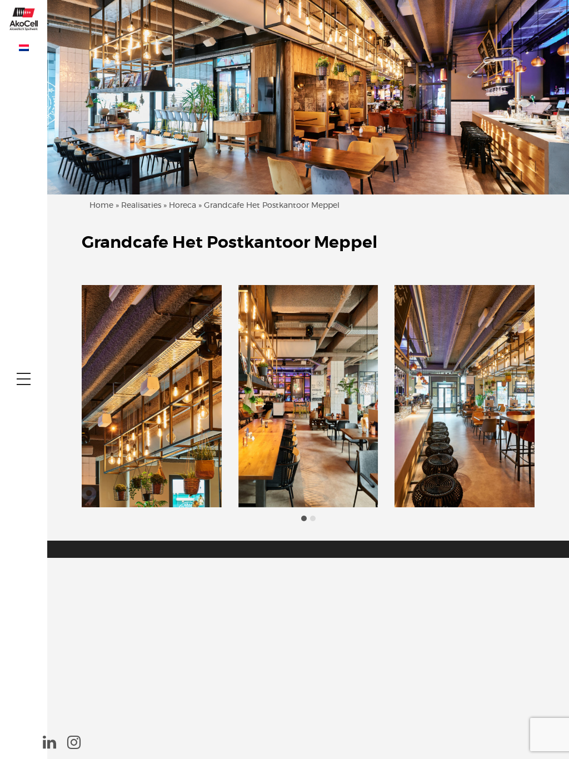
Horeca (182, 205)
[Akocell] (23, 18)
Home (101, 205)
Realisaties (141, 205)
